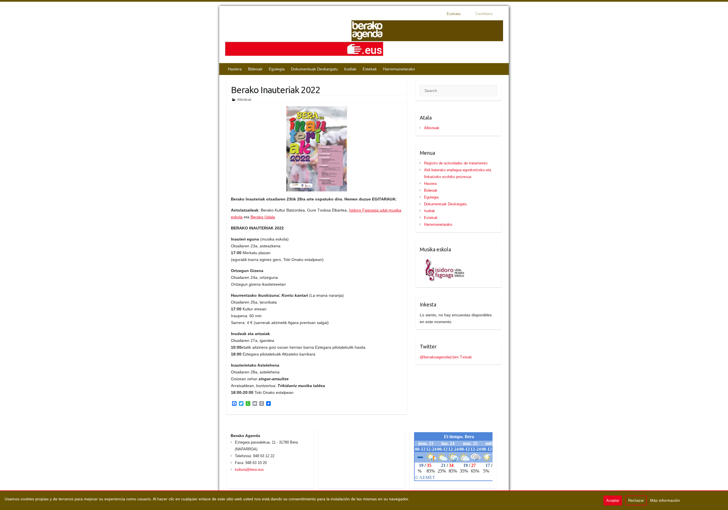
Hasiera (235, 69)
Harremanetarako (399, 69)
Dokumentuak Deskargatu (314, 69)
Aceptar (612, 500)
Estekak (370, 69)
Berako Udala (263, 217)
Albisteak (244, 100)
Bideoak (255, 69)
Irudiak (350, 69)
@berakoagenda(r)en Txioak (446, 357)
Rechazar (636, 500)
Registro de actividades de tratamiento (455, 163)
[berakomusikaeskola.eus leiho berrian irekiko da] (442, 260)
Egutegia (277, 69)
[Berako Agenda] (364, 38)
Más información (665, 500)
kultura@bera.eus (249, 469)
